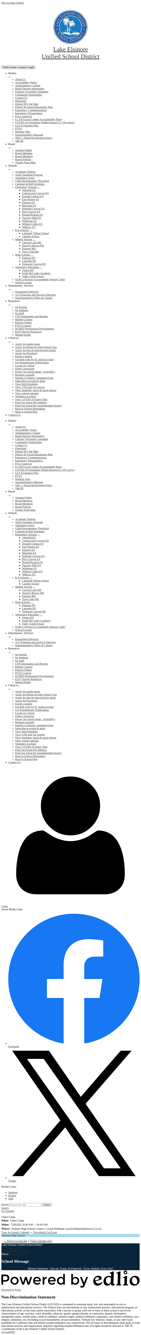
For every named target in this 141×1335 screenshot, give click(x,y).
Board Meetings (23, 153)
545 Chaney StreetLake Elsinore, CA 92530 (15, 1249)
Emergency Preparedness (28, 113)
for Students (21, 310)
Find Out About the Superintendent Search (38, 405)
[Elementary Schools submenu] (38, 188)
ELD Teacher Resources (28, 331)
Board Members (24, 156)
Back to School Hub (26, 411)
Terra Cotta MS (30, 251)
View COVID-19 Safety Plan (31, 399)
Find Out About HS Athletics (31, 402)
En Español (7, 1211)
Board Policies (23, 159)
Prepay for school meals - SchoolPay (35, 371)
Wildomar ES (29, 221)
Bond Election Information (29, 88)
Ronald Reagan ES (32, 214)
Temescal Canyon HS (34, 264)
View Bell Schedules (26, 384)
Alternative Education (27, 267)
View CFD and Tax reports (30, 387)
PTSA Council (23, 325)
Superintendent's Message (29, 134)
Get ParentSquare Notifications (32, 362)
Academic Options (25, 171)
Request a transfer (25, 374)
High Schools (22, 254)
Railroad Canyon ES (33, 208)
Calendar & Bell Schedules (30, 184)
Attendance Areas (24, 177)
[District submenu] (9, 77)
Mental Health (23, 334)
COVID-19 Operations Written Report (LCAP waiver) (44, 122)
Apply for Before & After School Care (36, 347)
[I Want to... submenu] (9, 341)
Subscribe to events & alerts (30, 381)
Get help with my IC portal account (34, 359)
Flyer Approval (23, 116)
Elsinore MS (29, 248)
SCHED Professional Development (34, 328)
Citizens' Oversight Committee (31, 91)
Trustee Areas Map (25, 162)
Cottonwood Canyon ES (35, 193)
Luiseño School (30, 236)
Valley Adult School (33, 276)
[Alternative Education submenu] (41, 268)
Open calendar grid (41, 1241)
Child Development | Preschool (32, 181)
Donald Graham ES (33, 196)
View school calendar (27, 393)
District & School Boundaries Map (34, 107)
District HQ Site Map (26, 104)
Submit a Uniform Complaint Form (34, 377)
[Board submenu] (9, 148)
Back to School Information (30, 408)
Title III (19, 141)
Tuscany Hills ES (31, 217)
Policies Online (23, 322)
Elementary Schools (26, 187)
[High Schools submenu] (32, 255)
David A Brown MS (33, 245)
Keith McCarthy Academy (36, 273)
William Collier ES (32, 224)
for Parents (21, 307)
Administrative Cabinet (27, 85)
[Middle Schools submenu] (34, 240)
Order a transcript (24, 368)
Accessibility (8, 1332)
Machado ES (29, 205)
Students (13, 1192)
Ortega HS (28, 270)
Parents (12, 1195)
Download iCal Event (45, 1232)
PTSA (18, 128)
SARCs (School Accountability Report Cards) (40, 279)
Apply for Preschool (26, 353)
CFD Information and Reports (31, 316)
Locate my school (24, 365)
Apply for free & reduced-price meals (35, 350)
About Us (20, 79)
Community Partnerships (28, 94)
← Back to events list (15, 1241)
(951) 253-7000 (18, 1254)
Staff (10, 1198)
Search (5, 1204)
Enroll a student (23, 356)
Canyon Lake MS (31, 242)
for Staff (19, 313)
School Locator (23, 282)
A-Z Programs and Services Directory (35, 294)
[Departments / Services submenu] (9, 289)
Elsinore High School (13, 1235)
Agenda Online (23, 150)
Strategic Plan (22, 131)
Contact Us (21, 97)
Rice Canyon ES (31, 211)
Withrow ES (28, 227)
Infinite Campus (23, 319)
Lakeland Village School (35, 233)
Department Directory (27, 291)
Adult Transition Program (29, 174)
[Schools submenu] (9, 169)
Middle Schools (23, 239)
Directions (20, 101)
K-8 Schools (22, 230)
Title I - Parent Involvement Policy (33, 137)
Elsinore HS (28, 257)
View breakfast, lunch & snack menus (35, 390)
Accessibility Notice (26, 82)
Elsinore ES (28, 202)
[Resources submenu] (9, 305)
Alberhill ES (29, 190)
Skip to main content (12, 2)
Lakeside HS (29, 261)
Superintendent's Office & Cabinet (33, 297)
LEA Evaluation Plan (26, 125)
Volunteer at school (25, 396)
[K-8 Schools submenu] (30, 231)
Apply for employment (27, 344)
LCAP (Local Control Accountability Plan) (38, 119)
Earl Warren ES (30, 199)
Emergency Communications (31, 110)
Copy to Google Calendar (15, 1232)
